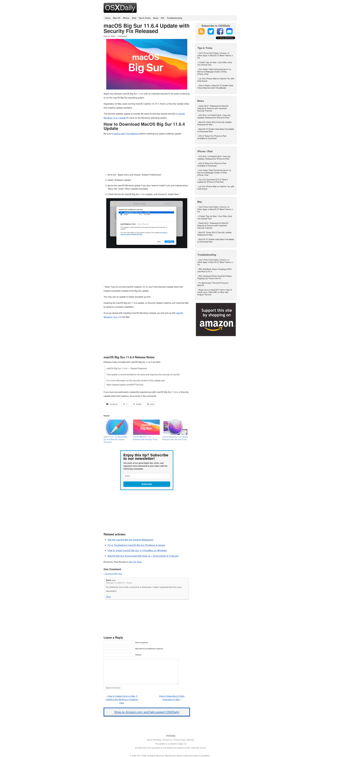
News (155, 17)
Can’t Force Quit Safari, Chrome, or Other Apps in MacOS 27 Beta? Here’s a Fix (215, 55)
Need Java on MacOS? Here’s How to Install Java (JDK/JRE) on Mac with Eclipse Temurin (214, 292)
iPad (134, 17)
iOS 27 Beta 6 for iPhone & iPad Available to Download (211, 137)
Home (107, 17)
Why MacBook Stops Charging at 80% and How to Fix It (214, 270)
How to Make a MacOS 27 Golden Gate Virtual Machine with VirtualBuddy (215, 86)
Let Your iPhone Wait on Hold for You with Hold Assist (215, 79)
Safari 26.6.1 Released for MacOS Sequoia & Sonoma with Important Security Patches (212, 108)
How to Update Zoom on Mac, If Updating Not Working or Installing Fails (122, 699)
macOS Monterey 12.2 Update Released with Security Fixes (175, 438)
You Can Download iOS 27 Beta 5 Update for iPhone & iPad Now (212, 180)
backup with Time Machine (126, 133)
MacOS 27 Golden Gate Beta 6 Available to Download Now (215, 130)
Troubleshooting (174, 17)
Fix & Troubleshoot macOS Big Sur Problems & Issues (136, 545)
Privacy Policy (179, 739)
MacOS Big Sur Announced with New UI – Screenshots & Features (143, 555)
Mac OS (116, 17)
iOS (162, 17)
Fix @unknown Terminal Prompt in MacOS (212, 284)
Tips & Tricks (145, 17)
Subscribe (147, 484)
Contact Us (167, 739)
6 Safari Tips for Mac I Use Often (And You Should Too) (214, 63)
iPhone (126, 17)
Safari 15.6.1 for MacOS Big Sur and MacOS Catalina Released (115, 439)
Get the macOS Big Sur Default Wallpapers (130, 539)
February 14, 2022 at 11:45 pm (119, 582)
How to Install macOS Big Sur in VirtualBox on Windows (137, 550)
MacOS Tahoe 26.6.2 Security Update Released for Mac (214, 123)
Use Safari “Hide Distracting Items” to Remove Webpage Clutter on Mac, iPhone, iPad (214, 71)
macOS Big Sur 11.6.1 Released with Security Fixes (145, 438)
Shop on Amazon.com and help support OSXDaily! (147, 712)
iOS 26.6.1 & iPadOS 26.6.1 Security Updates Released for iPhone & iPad (213, 116)
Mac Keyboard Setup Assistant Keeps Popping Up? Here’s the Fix (214, 277)
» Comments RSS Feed (113, 573)
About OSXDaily (154, 739)
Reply (108, 596)
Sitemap (190, 739)
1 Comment (122, 36)
